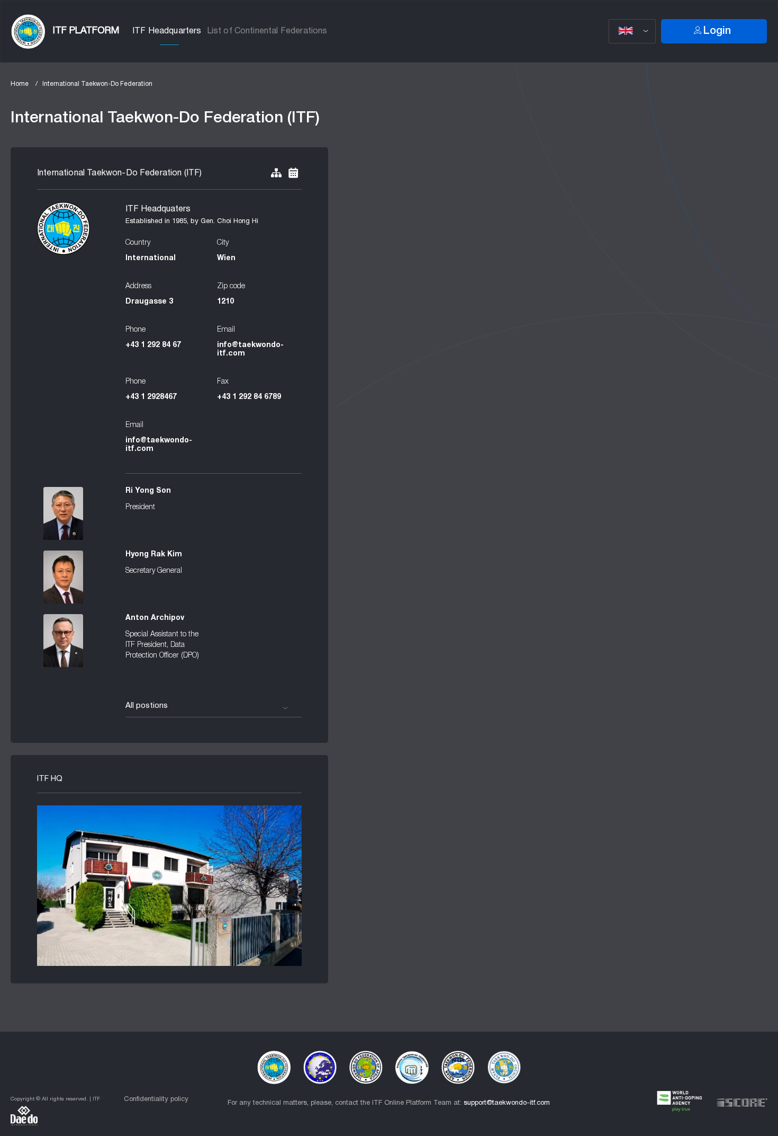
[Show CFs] (276, 173)
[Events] (293, 173)
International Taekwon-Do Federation (97, 84)
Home (20, 84)
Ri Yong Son (148, 490)
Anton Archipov (154, 618)
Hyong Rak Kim (153, 554)
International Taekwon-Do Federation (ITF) (119, 173)
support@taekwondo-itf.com (507, 1103)
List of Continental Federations (267, 31)
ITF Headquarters (167, 31)
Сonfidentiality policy (156, 1099)
